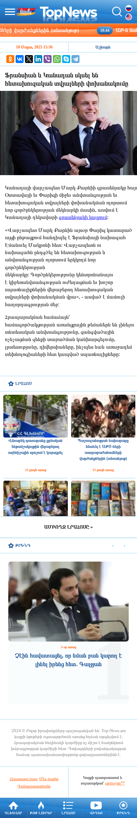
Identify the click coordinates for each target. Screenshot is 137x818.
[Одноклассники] (10, 59)
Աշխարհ (102, 47)
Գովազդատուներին (34, 786)
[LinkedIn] (38, 59)
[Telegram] (75, 59)
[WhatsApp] (57, 59)
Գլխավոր (13, 813)
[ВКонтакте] (20, 59)
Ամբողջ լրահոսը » (68, 526)
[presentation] (113, 546)
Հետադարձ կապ (24, 779)
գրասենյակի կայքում (83, 217)
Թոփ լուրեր (41, 813)
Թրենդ (123, 813)
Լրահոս (68, 813)
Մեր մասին (49, 779)
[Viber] (48, 59)
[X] (29, 59)
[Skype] (66, 59)
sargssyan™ (115, 783)
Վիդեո (96, 813)
